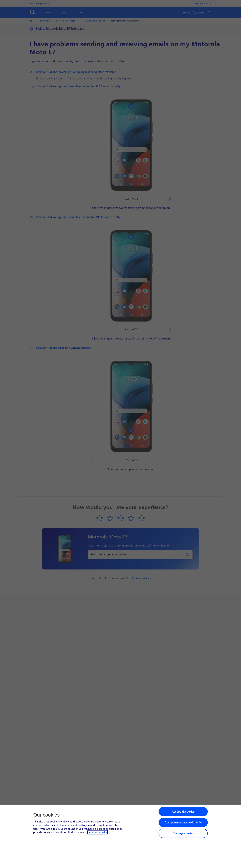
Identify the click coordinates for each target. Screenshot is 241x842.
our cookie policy (97, 832)
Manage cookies (183, 833)
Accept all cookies (183, 811)
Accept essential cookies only (183, 822)
